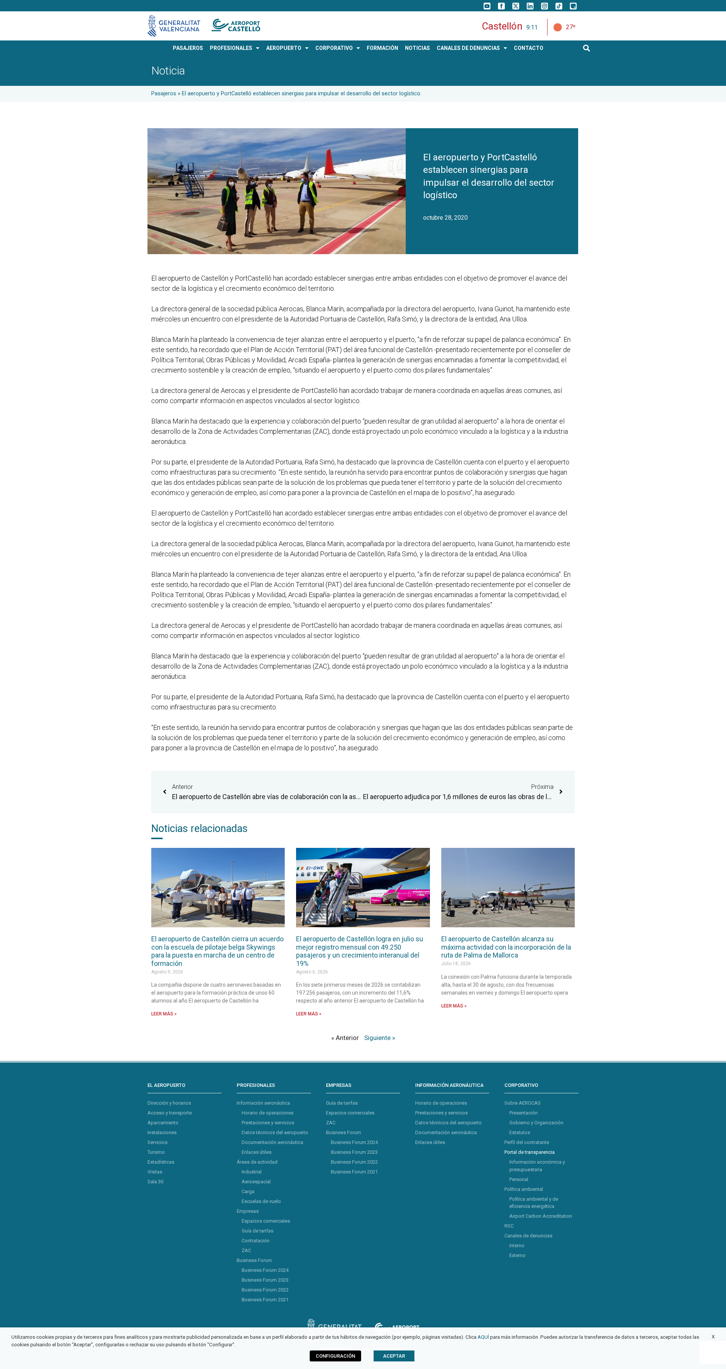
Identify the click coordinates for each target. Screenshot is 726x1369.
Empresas (248, 1211)
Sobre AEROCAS (522, 1103)
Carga (248, 1191)
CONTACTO (528, 48)
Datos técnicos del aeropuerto (275, 1132)
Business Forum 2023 (265, 1280)
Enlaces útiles (256, 1152)
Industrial (252, 1172)
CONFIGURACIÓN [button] (335, 1356)
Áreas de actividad (257, 1162)
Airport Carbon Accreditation (540, 1216)
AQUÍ (483, 1337)
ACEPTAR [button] (394, 1356)
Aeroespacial (256, 1181)
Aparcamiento (162, 1122)
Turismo (156, 1152)
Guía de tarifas (257, 1231)
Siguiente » (379, 1037)
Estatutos (519, 1132)
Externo (517, 1255)
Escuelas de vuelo (261, 1201)
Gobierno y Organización (536, 1122)
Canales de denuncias (528, 1236)
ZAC (246, 1250)
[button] (586, 48)
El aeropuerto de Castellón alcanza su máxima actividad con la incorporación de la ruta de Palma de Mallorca (506, 947)
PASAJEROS (188, 48)
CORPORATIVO (334, 48)
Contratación (256, 1240)
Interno (516, 1245)
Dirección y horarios (169, 1103)
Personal (518, 1179)
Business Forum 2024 (265, 1270)
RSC (508, 1226)
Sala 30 (155, 1181)
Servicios (157, 1142)
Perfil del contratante (526, 1142)
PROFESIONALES (231, 48)
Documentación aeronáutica (272, 1142)
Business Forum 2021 (265, 1299)
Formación (382, 48)
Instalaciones (162, 1132)
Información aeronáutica (263, 1103)
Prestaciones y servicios (268, 1122)
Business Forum (254, 1260)
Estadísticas (160, 1162)
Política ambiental (523, 1189)
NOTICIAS (417, 48)
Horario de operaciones (267, 1113)
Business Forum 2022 (265, 1290)
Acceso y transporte (169, 1113)
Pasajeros (163, 93)
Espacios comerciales (266, 1221)
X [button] (713, 1337)
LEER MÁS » (164, 1014)
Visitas (154, 1172)
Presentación (523, 1113)
